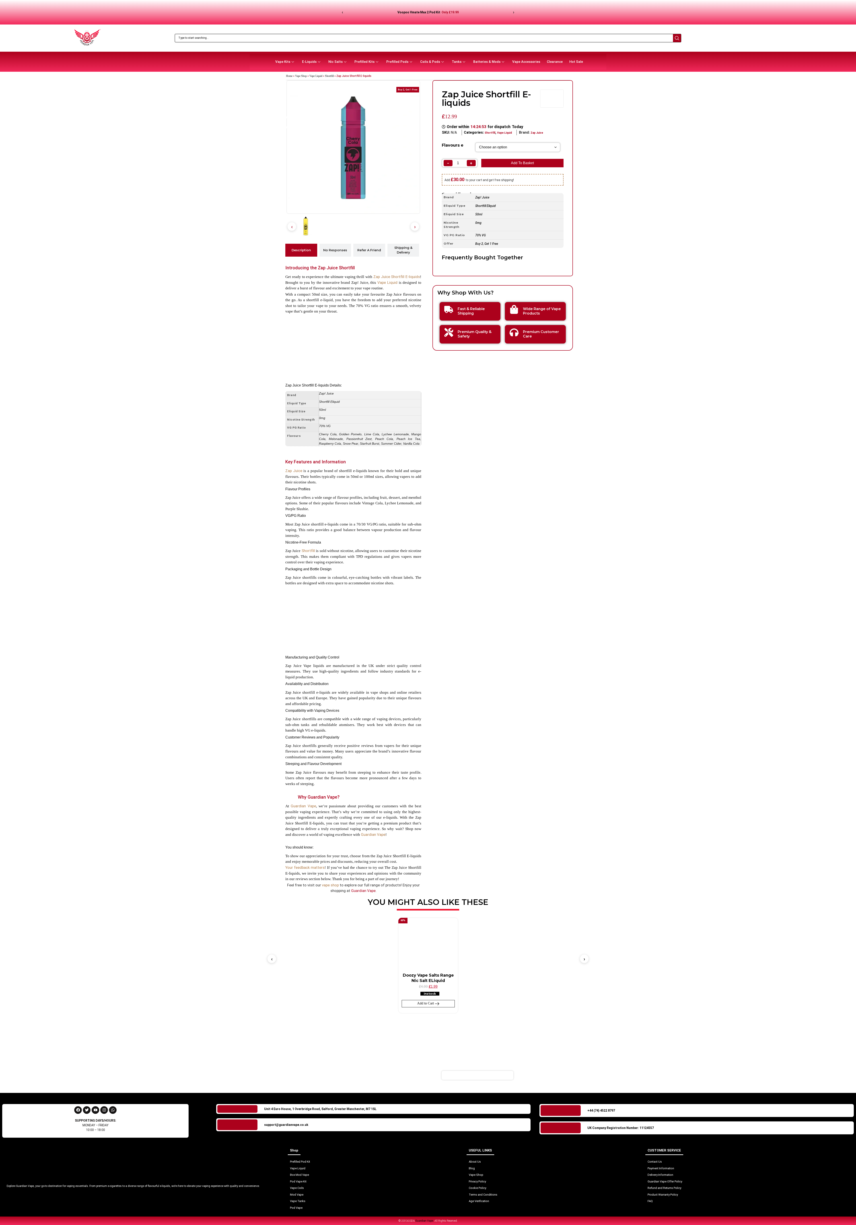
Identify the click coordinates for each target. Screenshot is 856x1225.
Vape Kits (282, 62)
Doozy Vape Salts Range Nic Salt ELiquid (428, 978)
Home (289, 76)
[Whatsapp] (113, 1110)
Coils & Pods (430, 62)
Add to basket (522, 163)
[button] (292, 226)
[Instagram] (104, 1110)
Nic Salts (335, 62)
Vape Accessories (526, 62)
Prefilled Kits (364, 62)
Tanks (456, 62)
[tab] (301, 250)
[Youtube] (95, 1110)
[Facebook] (78, 1110)
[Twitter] (87, 1110)
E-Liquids (309, 62)
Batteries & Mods (486, 62)
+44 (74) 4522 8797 (601, 1110)
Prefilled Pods (397, 62)
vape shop (330, 885)
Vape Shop (301, 76)
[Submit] (540, 1075)
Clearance (555, 62)
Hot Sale (576, 62)
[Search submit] (677, 38)
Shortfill (329, 76)
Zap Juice (537, 132)
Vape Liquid (315, 76)
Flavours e (452, 145)
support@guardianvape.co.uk (286, 1125)
